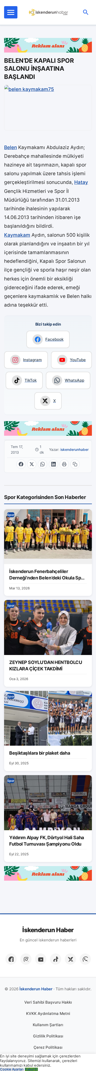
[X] (70, 959)
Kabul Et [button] (31, 1069)
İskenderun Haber (47, 930)
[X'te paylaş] (31, 464)
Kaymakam (17, 235)
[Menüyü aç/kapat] (10, 12)
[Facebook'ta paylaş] (21, 464)
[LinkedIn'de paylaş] (53, 464)
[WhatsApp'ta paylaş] (42, 464)
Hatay (81, 182)
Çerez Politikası (48, 1047)
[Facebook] (11, 959)
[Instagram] (25, 959)
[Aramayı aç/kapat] (86, 12)
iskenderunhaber (74, 450)
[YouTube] (40, 959)
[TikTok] (55, 959)
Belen (10, 147)
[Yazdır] (64, 464)
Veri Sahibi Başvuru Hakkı (48, 1002)
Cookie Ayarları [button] (12, 1069)
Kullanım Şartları (48, 1024)
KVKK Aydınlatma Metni (48, 1013)
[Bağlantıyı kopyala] (75, 464)
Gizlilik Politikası (48, 1036)
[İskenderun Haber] (48, 12)
